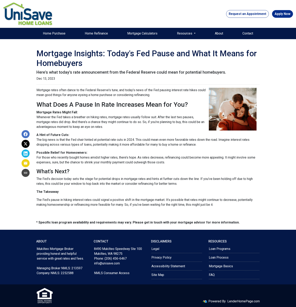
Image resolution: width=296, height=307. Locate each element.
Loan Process (219, 257)
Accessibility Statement (168, 266)
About (219, 33)
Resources (185, 33)
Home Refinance (96, 33)
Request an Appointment (247, 14)
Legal (155, 249)
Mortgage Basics (221, 266)
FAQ (212, 275)
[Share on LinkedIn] (26, 153)
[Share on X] (26, 144)
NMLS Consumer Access (111, 273)
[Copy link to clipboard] (26, 173)
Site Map (157, 275)
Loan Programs (219, 249)
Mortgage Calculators (142, 33)
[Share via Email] (26, 163)
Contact (247, 33)
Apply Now (282, 14)
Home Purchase (54, 33)
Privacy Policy (161, 257)
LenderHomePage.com (243, 301)
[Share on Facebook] (26, 134)
